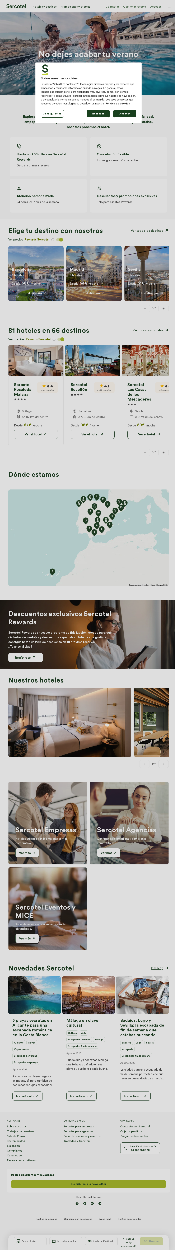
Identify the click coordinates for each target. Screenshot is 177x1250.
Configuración (52, 113)
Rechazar (98, 113)
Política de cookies (117, 103)
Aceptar (124, 113)
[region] (88, 92)
